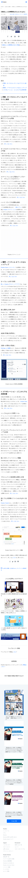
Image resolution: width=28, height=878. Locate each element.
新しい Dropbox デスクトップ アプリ (10, 284)
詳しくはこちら (8, 143)
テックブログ (6, 869)
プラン (4, 832)
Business (5, 835)
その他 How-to (17, 14)
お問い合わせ (6, 849)
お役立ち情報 (7, 6)
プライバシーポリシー (8, 851)
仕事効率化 (25, 14)
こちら (14, 557)
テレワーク (21, 14)
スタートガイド (6, 846)
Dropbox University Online (8, 865)
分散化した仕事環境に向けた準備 (10, 45)
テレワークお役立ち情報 (8, 858)
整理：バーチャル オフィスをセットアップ (15, 87)
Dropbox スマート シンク (9, 209)
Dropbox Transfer (5, 503)
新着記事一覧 (6, 856)
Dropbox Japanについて (8, 839)
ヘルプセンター (6, 844)
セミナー (17, 846)
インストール (6, 830)
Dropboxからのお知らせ (8, 863)
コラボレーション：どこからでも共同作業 (14, 90)
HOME (2, 6)
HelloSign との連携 (5, 348)
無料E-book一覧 (18, 844)
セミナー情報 (6, 871)
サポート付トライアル (20, 849)
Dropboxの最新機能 (7, 860)
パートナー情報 (6, 867)
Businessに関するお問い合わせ (10, 837)
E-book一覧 (14, 821)
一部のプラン (18, 207)
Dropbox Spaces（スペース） (8, 267)
